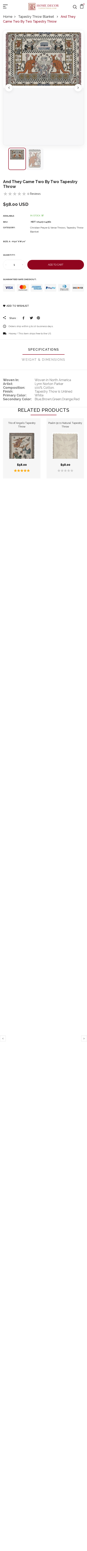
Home (7, 17)
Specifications (43, 349)
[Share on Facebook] (24, 318)
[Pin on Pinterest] (38, 318)
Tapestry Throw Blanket (36, 17)
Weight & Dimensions (43, 360)
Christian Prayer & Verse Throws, (48, 227)
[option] (43, 87)
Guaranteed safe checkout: (20, 279)
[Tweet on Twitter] (31, 318)
